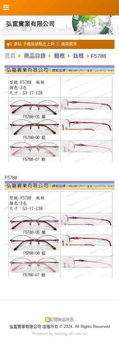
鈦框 (78, 56)
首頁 (10, 56)
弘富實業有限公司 (30, 23)
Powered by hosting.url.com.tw (59, 333)
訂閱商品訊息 (62, 319)
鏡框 (59, 56)
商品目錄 (35, 56)
